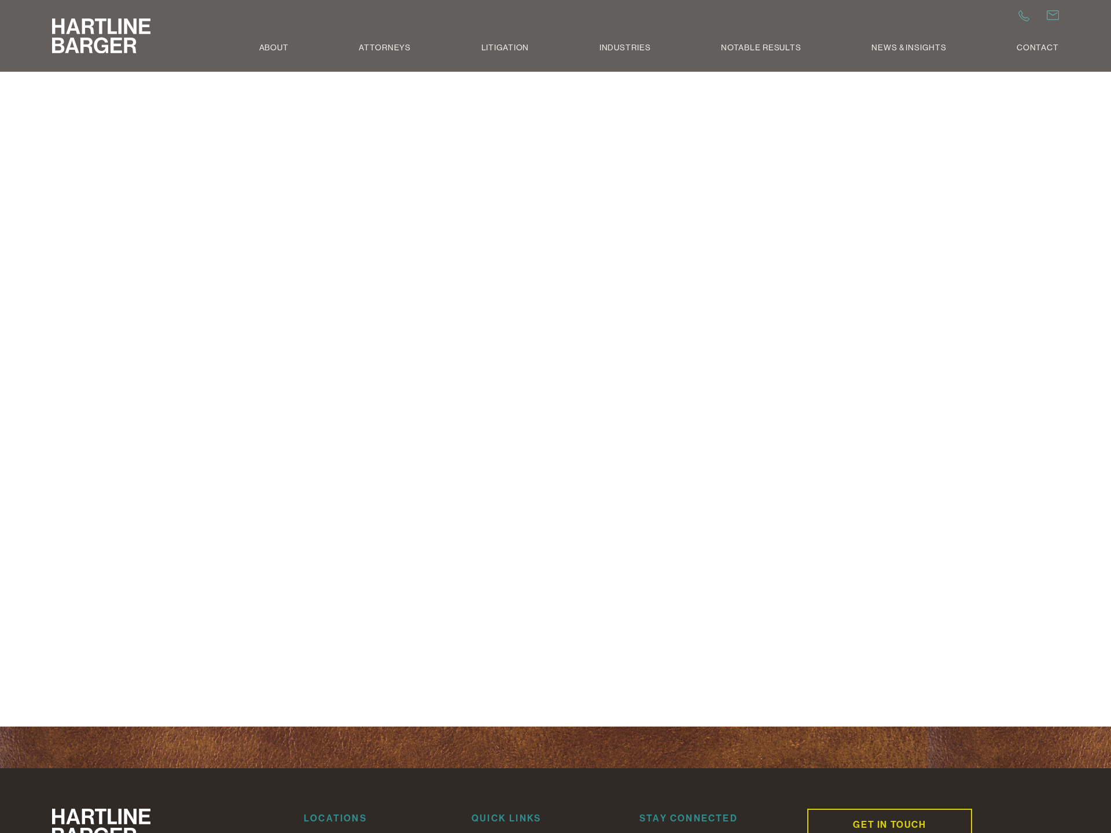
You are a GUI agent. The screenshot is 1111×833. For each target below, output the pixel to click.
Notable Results (761, 47)
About (274, 47)
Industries (625, 47)
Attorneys (385, 47)
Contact (1038, 47)
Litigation (505, 47)
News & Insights (908, 47)
